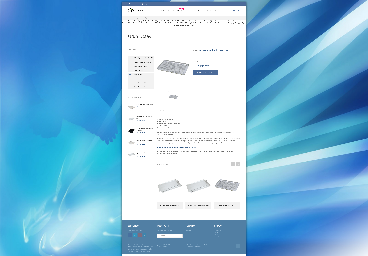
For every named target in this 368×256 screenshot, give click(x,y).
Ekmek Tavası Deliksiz (140, 87)
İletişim (216, 11)
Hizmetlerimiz (191, 11)
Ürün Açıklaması (163, 110)
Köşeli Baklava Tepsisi (140, 66)
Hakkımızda (188, 230)
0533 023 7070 (135, 4)
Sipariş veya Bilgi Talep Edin (205, 72)
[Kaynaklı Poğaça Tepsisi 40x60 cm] (170, 186)
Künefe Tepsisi (138, 78)
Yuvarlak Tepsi (138, 74)
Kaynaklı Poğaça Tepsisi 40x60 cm (169, 205)
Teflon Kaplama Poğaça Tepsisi (143, 58)
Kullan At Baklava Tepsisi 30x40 (144, 104)
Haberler (201, 11)
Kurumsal (171, 11)
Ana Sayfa (161, 11)
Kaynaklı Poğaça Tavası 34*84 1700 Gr (198, 205)
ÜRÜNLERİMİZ (218, 230)
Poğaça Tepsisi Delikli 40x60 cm (213, 50)
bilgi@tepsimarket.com (149, 4)
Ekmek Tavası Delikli (140, 83)
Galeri (209, 11)
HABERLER (217, 232)
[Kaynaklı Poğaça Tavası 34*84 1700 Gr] (198, 186)
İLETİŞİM (216, 236)
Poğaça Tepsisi (138, 17)
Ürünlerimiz (180, 10)
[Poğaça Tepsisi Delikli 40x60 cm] (227, 186)
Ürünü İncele (140, 107)
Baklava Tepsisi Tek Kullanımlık (143, 62)
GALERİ (216, 234)
